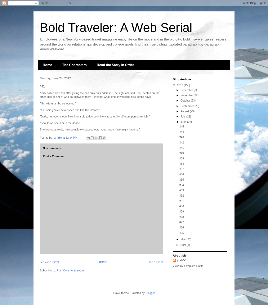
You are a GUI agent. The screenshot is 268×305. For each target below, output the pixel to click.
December (187, 90)
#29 (181, 211)
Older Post (154, 262)
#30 (181, 206)
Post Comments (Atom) (71, 270)
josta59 (181, 260)
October (185, 100)
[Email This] (88, 138)
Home (47, 65)
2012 (180, 85)
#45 (181, 126)
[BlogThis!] (92, 138)
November (187, 95)
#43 (181, 137)
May (183, 239)
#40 (181, 153)
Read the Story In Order (115, 65)
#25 (181, 233)
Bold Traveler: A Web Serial (116, 28)
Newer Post (49, 262)
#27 (181, 222)
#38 (181, 163)
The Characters (74, 65)
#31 (181, 201)
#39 (181, 158)
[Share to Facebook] (100, 138)
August (185, 111)
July (183, 116)
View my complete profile (188, 265)
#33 (181, 190)
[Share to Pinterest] (104, 138)
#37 (181, 169)
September (187, 106)
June (183, 122)
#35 (181, 179)
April (183, 244)
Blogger (150, 293)
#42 (181, 142)
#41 (181, 147)
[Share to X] (96, 138)
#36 (181, 174)
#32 (181, 195)
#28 (181, 217)
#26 (181, 227)
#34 (181, 185)
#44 (181, 131)
